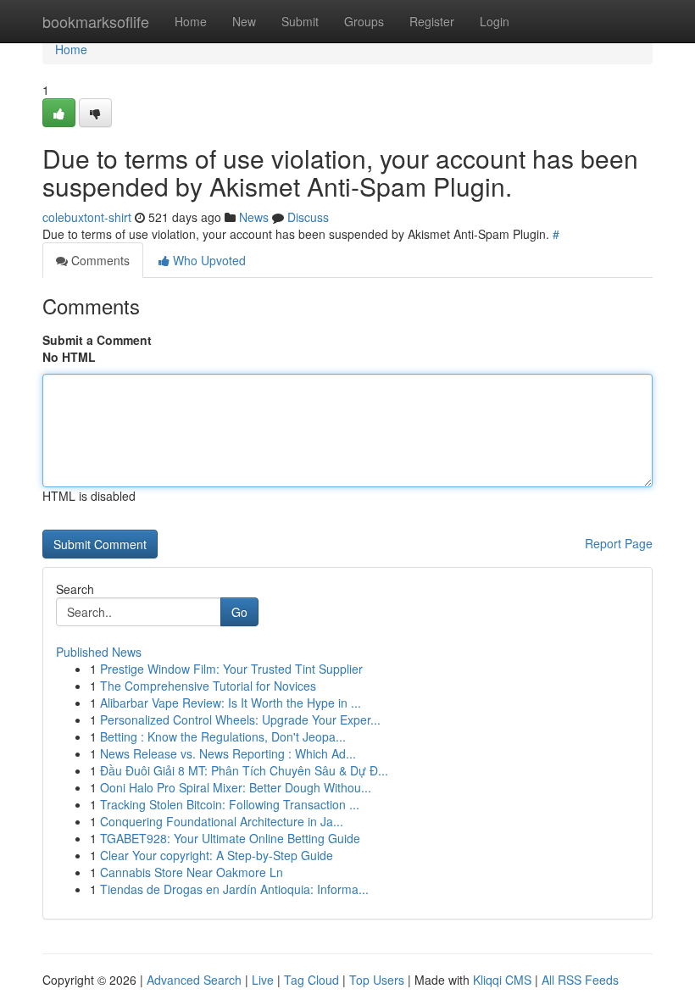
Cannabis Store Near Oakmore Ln (191, 872)
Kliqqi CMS (502, 979)
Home (191, 21)
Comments (99, 260)
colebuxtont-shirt (86, 216)
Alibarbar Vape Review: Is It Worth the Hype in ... (230, 702)
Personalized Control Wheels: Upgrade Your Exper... (240, 719)
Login (494, 21)
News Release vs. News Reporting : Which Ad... (228, 753)
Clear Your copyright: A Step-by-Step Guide (216, 855)
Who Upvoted (208, 260)
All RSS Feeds (580, 979)
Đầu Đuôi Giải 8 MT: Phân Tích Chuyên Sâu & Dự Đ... (244, 770)
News (254, 216)
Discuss (308, 216)
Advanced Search (194, 979)
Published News (99, 651)
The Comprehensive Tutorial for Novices (208, 685)
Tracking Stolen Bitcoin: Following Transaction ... (229, 804)
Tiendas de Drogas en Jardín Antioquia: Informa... (234, 889)
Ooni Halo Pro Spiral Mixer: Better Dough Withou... (235, 787)
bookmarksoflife (95, 21)
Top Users (376, 979)
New (244, 21)
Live (263, 979)
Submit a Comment (97, 339)
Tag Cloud (311, 979)
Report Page (619, 543)
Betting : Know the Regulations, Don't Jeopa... (223, 736)
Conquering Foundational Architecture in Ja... (221, 821)
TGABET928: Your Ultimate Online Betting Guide (230, 838)
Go (239, 611)
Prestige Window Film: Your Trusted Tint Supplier (231, 668)
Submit (300, 21)
